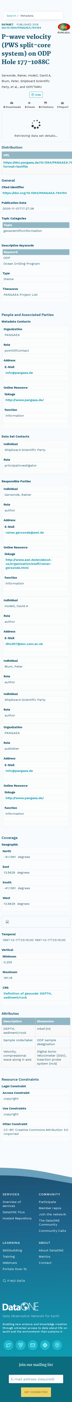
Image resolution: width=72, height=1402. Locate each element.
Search (11, 15)
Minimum (9, 956)
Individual (11, 444)
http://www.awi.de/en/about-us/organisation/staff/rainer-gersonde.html (29, 564)
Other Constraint (15, 1124)
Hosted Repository (17, 1218)
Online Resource (16, 387)
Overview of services (12, 1204)
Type (6, 273)
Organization (13, 329)
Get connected (36, 1392)
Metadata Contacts (16, 321)
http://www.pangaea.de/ (25, 400)
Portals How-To (15, 1269)
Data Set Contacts (15, 436)
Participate (47, 1202)
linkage (10, 394)
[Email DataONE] (33, 1345)
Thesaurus (10, 289)
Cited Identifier (13, 187)
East (6, 867)
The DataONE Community (49, 1222)
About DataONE (51, 1250)
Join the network (52, 1214)
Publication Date (14, 203)
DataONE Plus (14, 1212)
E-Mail (9, 367)
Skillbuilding (12, 1250)
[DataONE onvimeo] (21, 1345)
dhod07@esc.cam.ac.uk (24, 644)
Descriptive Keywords (18, 245)
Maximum (10, 972)
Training (9, 1256)
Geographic (10, 844)
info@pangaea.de (19, 373)
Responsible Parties (16, 481)
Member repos (50, 1208)
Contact (45, 1263)
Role (7, 345)
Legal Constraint (14, 1086)
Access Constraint (16, 1093)
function (11, 410)
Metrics (44, 1256)
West (6, 898)
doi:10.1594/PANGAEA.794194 (21, 27)
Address (9, 360)
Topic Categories (14, 218)
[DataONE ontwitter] (8, 1345)
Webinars (10, 1263)
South (7, 882)
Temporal (9, 934)
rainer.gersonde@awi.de (25, 532)
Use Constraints (14, 1108)
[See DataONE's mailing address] (57, 1345)
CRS (6, 988)
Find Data (16, 1281)
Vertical (7, 950)
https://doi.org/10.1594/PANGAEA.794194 (35, 193)
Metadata (26, 15)
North (7, 851)
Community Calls (52, 1231)
